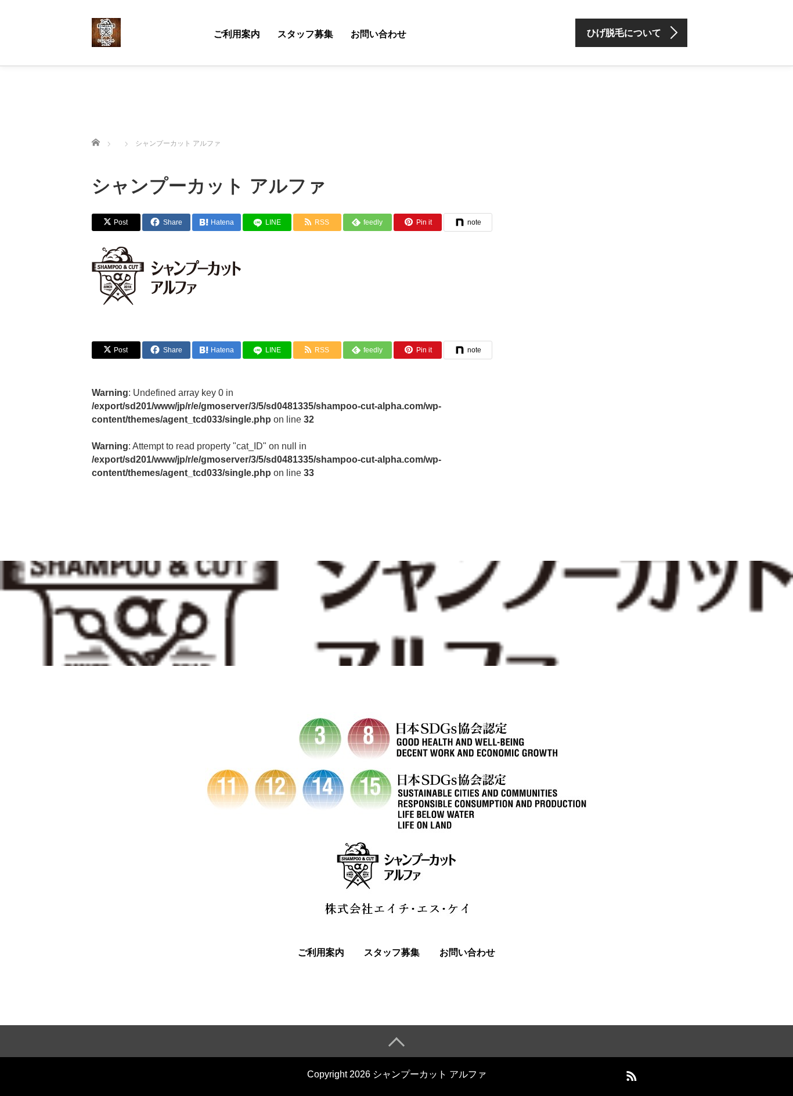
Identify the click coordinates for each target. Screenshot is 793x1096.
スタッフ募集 (305, 34)
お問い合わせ (378, 34)
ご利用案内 (237, 34)
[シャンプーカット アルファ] (106, 32)
